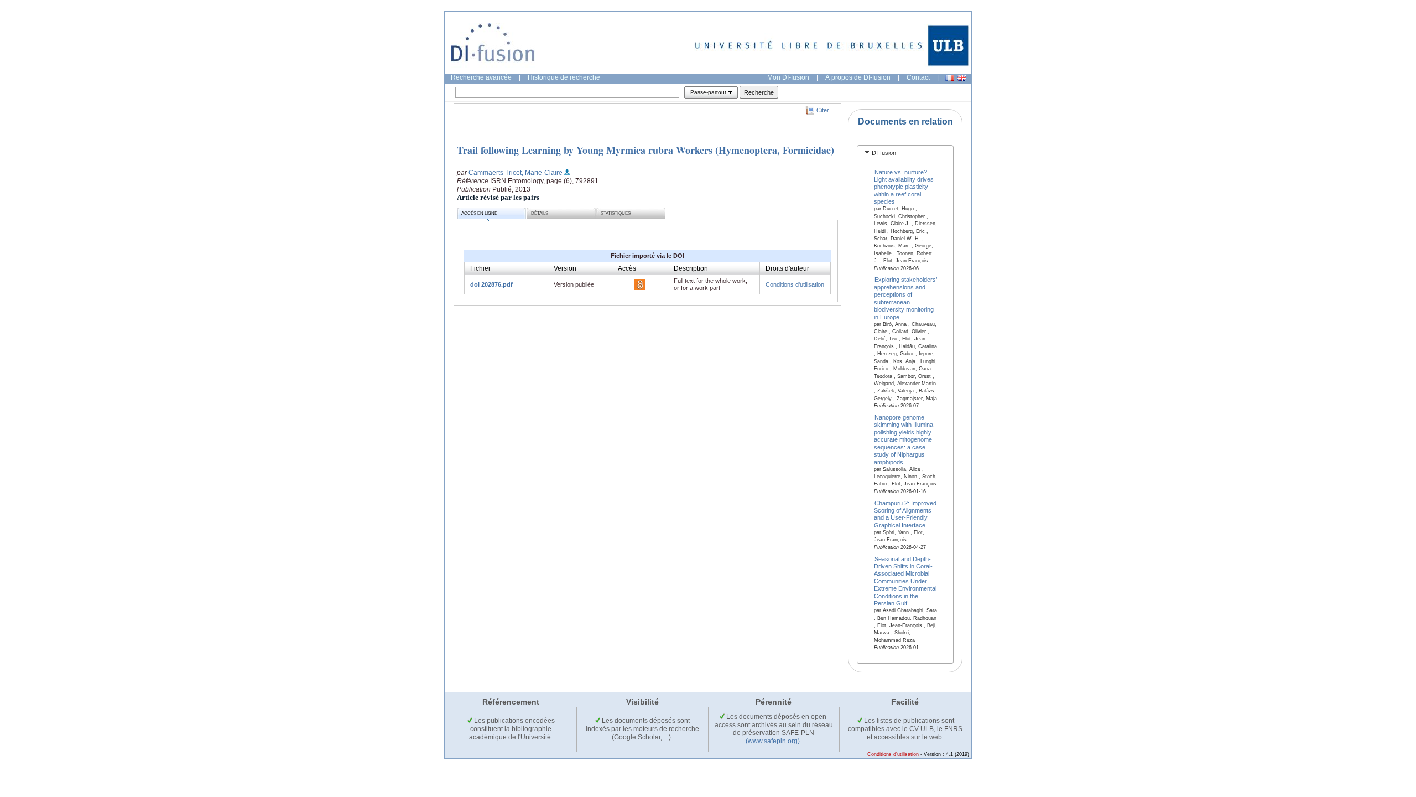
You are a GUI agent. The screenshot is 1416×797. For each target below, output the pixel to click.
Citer (822, 110)
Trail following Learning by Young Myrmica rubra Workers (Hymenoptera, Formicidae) (645, 150)
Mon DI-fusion (788, 77)
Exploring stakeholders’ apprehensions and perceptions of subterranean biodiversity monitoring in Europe (906, 298)
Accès (627, 268)
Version (565, 268)
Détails (539, 213)
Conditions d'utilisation (795, 284)
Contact (918, 77)
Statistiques (616, 213)
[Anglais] (961, 78)
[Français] (949, 78)
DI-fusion (884, 152)
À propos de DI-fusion (858, 77)
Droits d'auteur (787, 268)
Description (691, 268)
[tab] (905, 153)
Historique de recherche (564, 77)
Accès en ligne (479, 213)
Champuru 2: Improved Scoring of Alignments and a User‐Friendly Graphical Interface (905, 513)
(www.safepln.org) (773, 741)
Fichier (480, 268)
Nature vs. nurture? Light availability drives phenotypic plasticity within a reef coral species (904, 186)
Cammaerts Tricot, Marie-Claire (515, 173)
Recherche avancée (481, 77)
